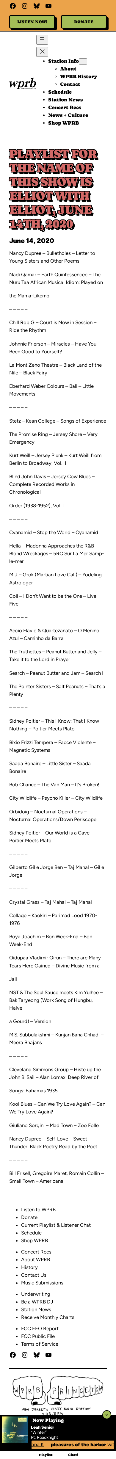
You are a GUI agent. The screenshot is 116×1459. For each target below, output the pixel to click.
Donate (83, 21)
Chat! (73, 1455)
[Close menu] (42, 52)
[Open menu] (42, 40)
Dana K (32, 1444)
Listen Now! (32, 21)
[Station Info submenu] (83, 61)
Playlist (46, 1455)
